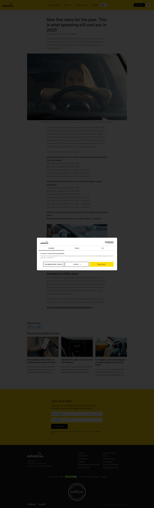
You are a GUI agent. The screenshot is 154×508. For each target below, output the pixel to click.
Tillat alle (101, 264)
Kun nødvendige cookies (54, 264)
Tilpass (76, 264)
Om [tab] (103, 248)
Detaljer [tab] (77, 248)
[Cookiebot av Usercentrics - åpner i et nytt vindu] (106, 242)
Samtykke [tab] (51, 248)
